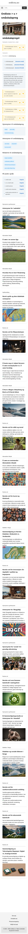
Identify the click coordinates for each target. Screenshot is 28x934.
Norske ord (5, 328)
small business (9, 186)
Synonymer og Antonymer (8, 204)
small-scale (8, 179)
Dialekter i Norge (6, 527)
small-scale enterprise (10, 189)
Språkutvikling (5, 292)
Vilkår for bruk (14, 924)
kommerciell (8, 147)
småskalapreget (9, 61)
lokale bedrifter (8, 158)
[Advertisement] (14, 896)
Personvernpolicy (14, 921)
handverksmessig (9, 132)
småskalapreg (9, 17)
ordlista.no (14, 2)
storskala (7, 143)
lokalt (6, 129)
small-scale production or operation (11, 193)
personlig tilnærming (10, 168)
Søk (24, 7)
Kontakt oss (14, 918)
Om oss (14, 915)
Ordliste (6, 13)
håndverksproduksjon (10, 164)
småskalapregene (9, 67)
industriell (14, 143)
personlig (12, 129)
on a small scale (9, 182)
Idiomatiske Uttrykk (7, 235)
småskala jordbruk (9, 161)
